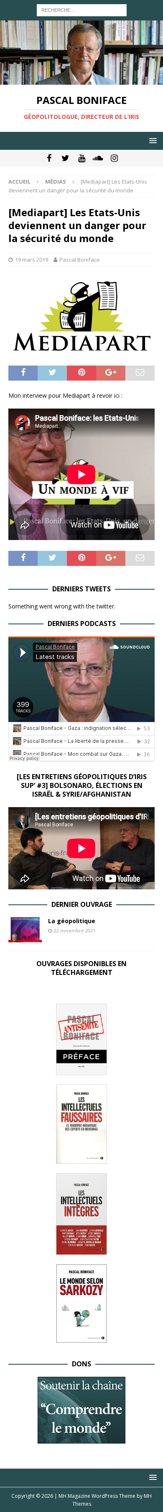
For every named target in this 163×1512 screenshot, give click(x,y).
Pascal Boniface (79, 259)
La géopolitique (71, 921)
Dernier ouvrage (81, 904)
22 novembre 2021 (74, 930)
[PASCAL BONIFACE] (81, 80)
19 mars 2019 (31, 259)
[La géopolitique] (25, 929)
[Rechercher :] (82, 9)
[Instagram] (114, 158)
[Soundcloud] (98, 158)
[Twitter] (65, 158)
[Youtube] (81, 158)
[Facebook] (49, 158)
